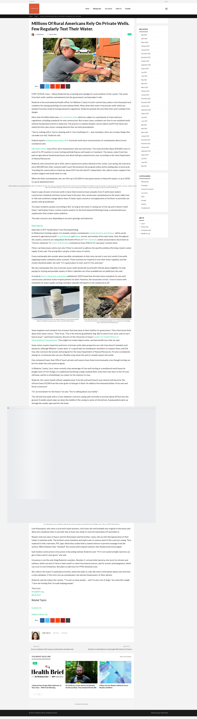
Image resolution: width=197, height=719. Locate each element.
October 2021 (145, 147)
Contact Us (36, 608)
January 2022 (145, 136)
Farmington (144, 185)
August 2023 (145, 68)
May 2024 (144, 35)
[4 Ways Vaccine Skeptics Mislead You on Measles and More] (115, 672)
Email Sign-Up (37, 226)
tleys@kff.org (38, 591)
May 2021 (144, 166)
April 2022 (144, 128)
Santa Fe (118, 9)
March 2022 (144, 132)
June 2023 (144, 76)
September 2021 (146, 151)
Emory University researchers (54, 276)
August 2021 (145, 155)
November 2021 (145, 143)
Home (87, 9)
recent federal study (60, 243)
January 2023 (145, 95)
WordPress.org (145, 233)
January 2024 (145, 50)
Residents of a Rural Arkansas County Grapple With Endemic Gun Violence (110, 649)
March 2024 (144, 42)
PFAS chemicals (90, 239)
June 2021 (144, 162)
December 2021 (145, 140)
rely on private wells (68, 117)
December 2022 (145, 98)
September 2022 (146, 110)
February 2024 (145, 46)
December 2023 (145, 53)
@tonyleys (36, 595)
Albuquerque (97, 9)
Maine (77, 236)
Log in (143, 224)
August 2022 (145, 113)
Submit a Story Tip (39, 614)
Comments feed (146, 230)
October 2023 (145, 61)
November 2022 (145, 102)
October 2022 (145, 106)
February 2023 (145, 91)
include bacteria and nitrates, (102, 233)
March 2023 (144, 87)
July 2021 (144, 158)
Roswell (127, 9)
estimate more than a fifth (57, 140)
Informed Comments (147, 189)
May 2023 (144, 80)
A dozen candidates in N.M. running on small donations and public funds (52, 649)
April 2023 (144, 83)
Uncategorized (145, 208)
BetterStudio (164, 713)
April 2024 (144, 38)
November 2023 (145, 57)
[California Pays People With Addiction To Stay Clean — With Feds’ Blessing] (48, 672)
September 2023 (146, 65)
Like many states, (39, 148)
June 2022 (144, 121)
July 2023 (144, 72)
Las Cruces (108, 9)
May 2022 (144, 125)
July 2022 (144, 117)
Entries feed (144, 227)
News (129, 34)
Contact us (32, 1)
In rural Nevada (64, 236)
